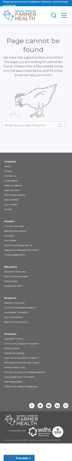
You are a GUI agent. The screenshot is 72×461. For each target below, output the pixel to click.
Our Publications (13, 317)
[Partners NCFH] (21, 420)
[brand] (24, 15)
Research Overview (14, 302)
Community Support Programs (21, 343)
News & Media (11, 199)
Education (10, 266)
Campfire (9, 235)
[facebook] (32, 405)
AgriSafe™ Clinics (13, 338)
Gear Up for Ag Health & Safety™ (21, 357)
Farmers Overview (14, 226)
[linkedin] (57, 405)
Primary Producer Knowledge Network (25, 372)
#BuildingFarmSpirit (15, 230)
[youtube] (49, 405)
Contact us (10, 175)
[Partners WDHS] (40, 431)
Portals (8, 209)
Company (10, 161)
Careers (8, 171)
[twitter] (40, 405)
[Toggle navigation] (54, 15)
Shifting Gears (11, 348)
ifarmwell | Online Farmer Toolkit (21, 362)
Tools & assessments (14, 254)
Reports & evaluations (15, 321)
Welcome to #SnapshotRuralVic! (21, 250)
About (7, 166)
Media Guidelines (13, 185)
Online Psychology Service (18, 245)
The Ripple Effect (13, 381)
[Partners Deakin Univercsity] (57, 431)
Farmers (9, 221)
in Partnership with (17, 430)
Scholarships (11, 281)
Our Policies (10, 204)
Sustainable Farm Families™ (19, 377)
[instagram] (65, 405)
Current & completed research (20, 307)
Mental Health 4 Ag (14, 367)
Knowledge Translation (16, 312)
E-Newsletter (11, 180)
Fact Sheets (10, 240)
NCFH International (14, 195)
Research (10, 298)
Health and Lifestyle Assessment (21, 386)
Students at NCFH (13, 286)
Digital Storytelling (14, 353)
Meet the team (12, 190)
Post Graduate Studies (16, 276)
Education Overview (15, 271)
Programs (10, 334)
